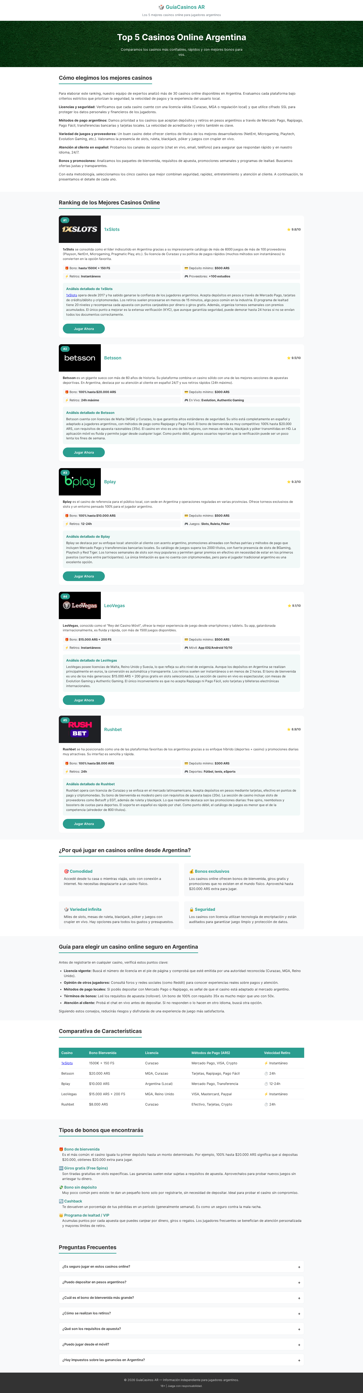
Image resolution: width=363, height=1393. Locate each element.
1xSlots (71, 295)
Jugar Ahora (84, 329)
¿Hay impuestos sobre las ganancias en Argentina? (103, 1360)
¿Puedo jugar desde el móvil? (85, 1344)
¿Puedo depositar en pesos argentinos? (94, 1282)
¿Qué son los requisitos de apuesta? (91, 1329)
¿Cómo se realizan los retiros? (86, 1313)
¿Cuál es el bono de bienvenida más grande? (98, 1297)
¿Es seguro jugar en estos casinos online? (96, 1266)
